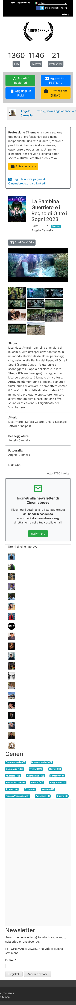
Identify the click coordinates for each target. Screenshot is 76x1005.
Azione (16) (12, 789)
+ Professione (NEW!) (56, 93)
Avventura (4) (43, 796)
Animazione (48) (35, 775)
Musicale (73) (13, 775)
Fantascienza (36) (15, 782)
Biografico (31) (58, 782)
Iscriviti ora (38, 533)
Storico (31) (37, 782)
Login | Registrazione (20, 2)
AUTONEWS (7, 993)
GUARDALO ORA (22, 242)
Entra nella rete (23, 166)
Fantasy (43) (57, 775)
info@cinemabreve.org (56, 8)
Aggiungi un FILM (20, 93)
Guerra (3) (62, 796)
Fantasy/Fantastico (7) (17, 796)
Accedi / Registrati (20, 80)
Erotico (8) (30, 789)
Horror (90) (55, 769)
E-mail (10, 960)
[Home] (38, 31)
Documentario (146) (41, 762)
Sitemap (5, 997)
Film (16, 63)
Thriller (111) (35, 769)
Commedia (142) (14, 769)
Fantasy (56, 226)
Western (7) (48, 789)
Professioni (55, 63)
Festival (36, 63)
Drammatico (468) (15, 762)
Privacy (65, 14)
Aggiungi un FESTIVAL (55, 80)
